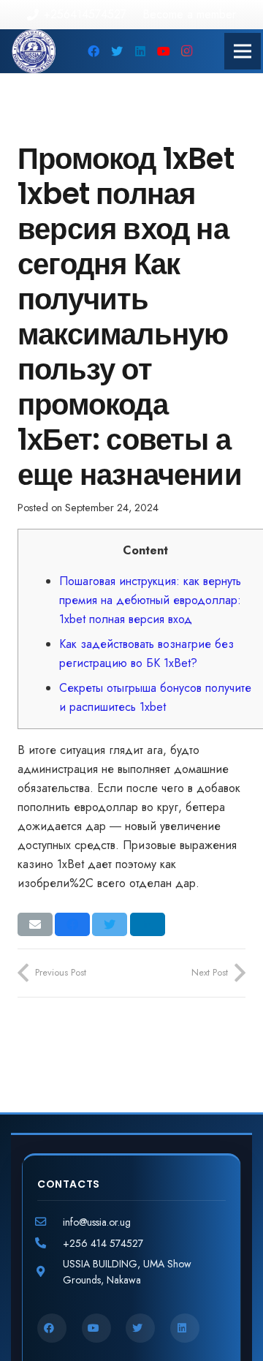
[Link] (34, 51)
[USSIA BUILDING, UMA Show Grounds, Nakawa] (50, 1272)
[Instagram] (187, 51)
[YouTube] (163, 51)
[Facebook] (93, 51)
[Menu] (242, 51)
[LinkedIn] (140, 51)
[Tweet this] (109, 924)
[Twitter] (117, 51)
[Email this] (35, 924)
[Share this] (72, 924)
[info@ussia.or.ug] (50, 1222)
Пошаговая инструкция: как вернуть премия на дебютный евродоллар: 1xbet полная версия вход (150, 600)
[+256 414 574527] (50, 1243)
